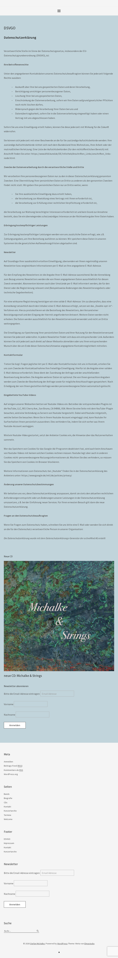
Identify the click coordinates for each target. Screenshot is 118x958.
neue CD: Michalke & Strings (23, 676)
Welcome (8, 819)
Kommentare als (13, 770)
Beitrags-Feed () (13, 765)
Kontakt (7, 806)
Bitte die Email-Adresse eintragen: (22, 693)
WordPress (62, 943)
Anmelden (8, 761)
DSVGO (7, 839)
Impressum (9, 843)
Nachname (10, 714)
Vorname (9, 704)
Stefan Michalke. (37, 943)
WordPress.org (11, 774)
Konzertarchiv (10, 810)
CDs (5, 802)
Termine (7, 815)
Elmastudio (89, 943)
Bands (7, 794)
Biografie (8, 798)
